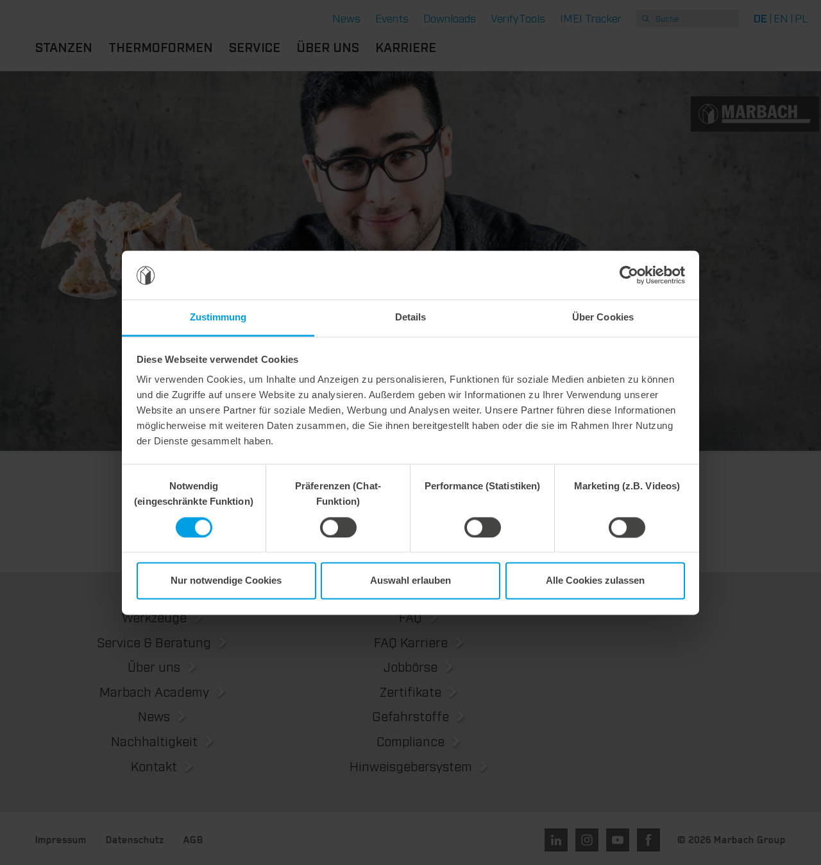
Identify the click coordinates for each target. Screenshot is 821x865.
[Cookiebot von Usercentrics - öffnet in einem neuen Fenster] (629, 274)
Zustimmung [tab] (218, 317)
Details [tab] (411, 317)
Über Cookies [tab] (603, 317)
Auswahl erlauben (410, 580)
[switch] (338, 527)
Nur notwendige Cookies (226, 580)
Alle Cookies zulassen (595, 580)
